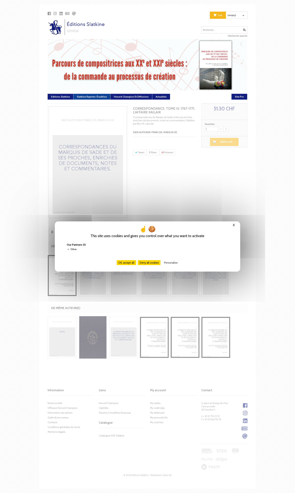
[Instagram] (55, 13)
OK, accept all (126, 262)
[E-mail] (74, 13)
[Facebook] (49, 13)
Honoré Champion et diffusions (131, 96)
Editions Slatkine (60, 96)
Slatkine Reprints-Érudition (92, 96)
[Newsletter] (67, 13)
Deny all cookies (149, 262)
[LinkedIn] (61, 13)
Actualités (161, 96)
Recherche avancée (238, 36)
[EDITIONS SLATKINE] (77, 27)
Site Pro (239, 96)
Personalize (171, 262)
